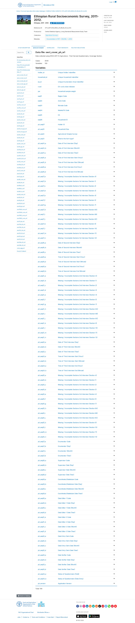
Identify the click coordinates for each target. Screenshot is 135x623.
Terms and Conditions (38, 617)
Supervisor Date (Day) (66, 465)
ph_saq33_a (42, 555)
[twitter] (106, 606)
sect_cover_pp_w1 (22, 84)
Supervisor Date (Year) (66, 475)
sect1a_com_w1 (21, 105)
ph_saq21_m (42, 333)
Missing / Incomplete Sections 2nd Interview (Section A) (77, 276)
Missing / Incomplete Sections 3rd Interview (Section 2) (77, 385)
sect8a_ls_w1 (20, 185)
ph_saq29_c (42, 489)
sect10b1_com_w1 (22, 215)
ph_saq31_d (42, 531)
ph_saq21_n (42, 337)
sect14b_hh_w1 (21, 245)
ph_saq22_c (42, 352)
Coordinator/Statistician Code (68, 479)
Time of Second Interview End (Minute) (71, 271)
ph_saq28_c (42, 470)
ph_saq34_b (42, 579)
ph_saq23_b (42, 361)
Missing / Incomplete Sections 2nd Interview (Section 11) (77, 333)
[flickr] (80, 606)
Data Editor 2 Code (64, 517)
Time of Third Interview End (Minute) (71, 370)
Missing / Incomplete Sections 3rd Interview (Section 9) (77, 422)
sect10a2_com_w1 (22, 212)
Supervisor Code (64, 460)
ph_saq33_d (42, 569)
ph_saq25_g (42, 404)
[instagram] (84, 606)
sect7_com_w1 (21, 170)
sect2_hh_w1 (20, 114)
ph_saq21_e (42, 295)
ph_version (41, 583)
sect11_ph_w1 (20, 221)
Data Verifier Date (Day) (66, 560)
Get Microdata (58, 23)
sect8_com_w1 (21, 179)
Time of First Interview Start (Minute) (71, 162)
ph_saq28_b (42, 465)
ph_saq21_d (42, 290)
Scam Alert (50, 617)
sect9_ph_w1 (20, 200)
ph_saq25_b (42, 380)
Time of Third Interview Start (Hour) (70, 356)
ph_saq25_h (42, 408)
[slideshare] (93, 606)
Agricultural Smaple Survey (67, 134)
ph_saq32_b (42, 541)
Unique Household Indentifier (68, 77)
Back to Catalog (25, 596)
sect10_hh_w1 (21, 203)
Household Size (63, 129)
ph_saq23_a (42, 356)
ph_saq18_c (42, 252)
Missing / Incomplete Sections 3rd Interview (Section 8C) (78, 418)
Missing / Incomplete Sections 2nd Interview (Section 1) (77, 281)
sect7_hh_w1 (20, 173)
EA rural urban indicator (66, 87)
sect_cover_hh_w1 (22, 75)
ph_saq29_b (42, 484)
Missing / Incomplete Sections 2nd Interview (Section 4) (77, 295)
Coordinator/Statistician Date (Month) (71, 489)
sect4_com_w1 (21, 134)
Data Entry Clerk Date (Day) (68, 541)
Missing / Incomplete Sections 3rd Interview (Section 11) (77, 432)
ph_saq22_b (42, 347)
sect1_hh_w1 (20, 93)
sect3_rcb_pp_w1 (22, 131)
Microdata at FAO (48, 5)
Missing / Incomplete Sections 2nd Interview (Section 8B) (78, 314)
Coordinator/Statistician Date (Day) (70, 484)
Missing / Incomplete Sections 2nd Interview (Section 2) (77, 285)
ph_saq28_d (42, 475)
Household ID (63, 120)
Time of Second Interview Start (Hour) (71, 257)
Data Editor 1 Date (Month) (67, 508)
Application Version (64, 583)
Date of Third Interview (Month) (69, 347)
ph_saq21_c (42, 285)
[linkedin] (87, 606)
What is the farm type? (66, 139)
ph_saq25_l (42, 427)
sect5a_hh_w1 (21, 149)
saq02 (40, 101)
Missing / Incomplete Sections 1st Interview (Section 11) (77, 233)
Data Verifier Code (64, 555)
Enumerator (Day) (64, 446)
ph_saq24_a (42, 366)
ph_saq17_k (42, 224)
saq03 (40, 105)
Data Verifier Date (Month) (67, 564)
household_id (42, 77)
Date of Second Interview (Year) (69, 252)
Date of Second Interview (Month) (70, 247)
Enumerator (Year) (64, 456)
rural (39, 87)
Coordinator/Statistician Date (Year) (70, 493)
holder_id (41, 72)
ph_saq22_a (42, 342)
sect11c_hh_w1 (21, 230)
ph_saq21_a (42, 276)
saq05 (40, 115)
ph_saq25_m (42, 432)
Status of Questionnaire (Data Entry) (70, 579)
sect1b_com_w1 (21, 108)
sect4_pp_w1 (20, 140)
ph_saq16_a (42, 167)
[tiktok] (99, 606)
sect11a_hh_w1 (21, 224)
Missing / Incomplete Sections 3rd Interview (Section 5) (77, 399)
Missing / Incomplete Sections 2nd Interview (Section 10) (78, 328)
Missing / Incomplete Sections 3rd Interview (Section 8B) (78, 413)
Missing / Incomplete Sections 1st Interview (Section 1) (77, 181)
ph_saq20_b (42, 271)
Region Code (62, 96)
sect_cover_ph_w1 (22, 81)
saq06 (40, 120)
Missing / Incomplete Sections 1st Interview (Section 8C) (77, 219)
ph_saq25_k (42, 422)
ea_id (39, 82)
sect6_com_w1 (21, 161)
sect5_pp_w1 (20, 146)
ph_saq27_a (42, 441)
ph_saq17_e (42, 195)
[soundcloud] (96, 606)
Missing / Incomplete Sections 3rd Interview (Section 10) (77, 427)
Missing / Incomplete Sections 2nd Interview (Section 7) (77, 304)
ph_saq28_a (42, 460)
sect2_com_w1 (21, 111)
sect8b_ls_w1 (20, 188)
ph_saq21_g (42, 304)
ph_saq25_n (42, 437)
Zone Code (62, 101)
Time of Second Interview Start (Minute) (72, 262)
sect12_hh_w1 (21, 233)
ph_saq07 (41, 124)
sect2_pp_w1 (20, 116)
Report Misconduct (62, 617)
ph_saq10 (41, 129)
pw (39, 91)
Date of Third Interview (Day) (68, 342)
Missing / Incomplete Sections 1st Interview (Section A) (77, 176)
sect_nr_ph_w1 (21, 87)
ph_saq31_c (42, 527)
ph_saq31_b (42, 522)
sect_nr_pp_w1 (21, 90)
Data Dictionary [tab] (38, 48)
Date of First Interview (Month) (69, 148)
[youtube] (115, 606)
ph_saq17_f (41, 200)
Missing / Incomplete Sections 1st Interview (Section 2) (77, 186)
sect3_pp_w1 (20, 126)
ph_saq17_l (41, 228)
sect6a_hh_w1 (21, 164)
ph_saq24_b (42, 370)
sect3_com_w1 (21, 120)
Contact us (26, 617)
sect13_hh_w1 (21, 239)
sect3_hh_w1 (20, 122)
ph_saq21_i (41, 314)
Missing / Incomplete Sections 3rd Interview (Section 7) (77, 404)
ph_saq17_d (42, 191)
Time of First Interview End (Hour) (70, 167)
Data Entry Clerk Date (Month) (68, 546)
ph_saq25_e (42, 394)
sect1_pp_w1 (20, 102)
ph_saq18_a (42, 243)
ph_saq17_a (42, 176)
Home (18, 11)
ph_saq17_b (42, 181)
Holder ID (61, 124)
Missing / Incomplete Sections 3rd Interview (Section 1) (77, 380)
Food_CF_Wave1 (21, 251)
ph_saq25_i (41, 413)
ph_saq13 (41, 139)
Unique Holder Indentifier (67, 72)
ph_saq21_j (41, 318)
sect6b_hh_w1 (21, 167)
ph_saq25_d (42, 389)
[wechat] (109, 606)
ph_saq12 (41, 134)
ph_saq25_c (42, 385)
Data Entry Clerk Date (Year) (68, 550)
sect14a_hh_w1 (21, 242)
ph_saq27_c (42, 451)
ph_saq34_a (42, 574)
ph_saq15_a (42, 158)
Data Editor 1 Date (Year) (66, 512)
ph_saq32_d (42, 550)
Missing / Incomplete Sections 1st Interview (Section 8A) (77, 210)
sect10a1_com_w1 (22, 209)
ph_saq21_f (41, 299)
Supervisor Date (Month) (66, 470)
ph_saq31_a (42, 517)
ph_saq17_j (41, 219)
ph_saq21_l (41, 328)
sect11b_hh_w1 (21, 227)
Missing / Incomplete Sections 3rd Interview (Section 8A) (78, 408)
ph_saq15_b (42, 162)
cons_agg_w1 (21, 248)
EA (59, 115)
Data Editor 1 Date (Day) (66, 503)
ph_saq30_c (42, 508)
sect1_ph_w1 (20, 99)
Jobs (18, 617)
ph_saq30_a (42, 498)
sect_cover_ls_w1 (22, 78)
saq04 (40, 110)
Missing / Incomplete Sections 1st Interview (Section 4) (77, 195)
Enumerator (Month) (65, 451)
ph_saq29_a (42, 479)
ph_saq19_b (42, 262)
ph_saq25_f (42, 399)
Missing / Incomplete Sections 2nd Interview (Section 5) (77, 299)
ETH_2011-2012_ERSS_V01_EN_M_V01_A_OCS (74, 11)
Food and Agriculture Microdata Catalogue (33, 11)
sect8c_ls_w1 (20, 191)
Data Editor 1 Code (64, 498)
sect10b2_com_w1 (22, 218)
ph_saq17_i (41, 214)
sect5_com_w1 (21, 143)
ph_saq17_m (42, 233)
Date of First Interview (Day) (68, 143)
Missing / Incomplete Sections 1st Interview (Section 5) (77, 200)
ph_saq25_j (42, 418)
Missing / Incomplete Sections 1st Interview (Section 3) (77, 191)
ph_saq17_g (42, 205)
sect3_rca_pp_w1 (22, 128)
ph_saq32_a (42, 536)
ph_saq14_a (42, 143)
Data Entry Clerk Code (66, 536)
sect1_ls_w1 (20, 96)
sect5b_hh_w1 (21, 152)
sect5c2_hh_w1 (21, 158)
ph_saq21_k (42, 323)
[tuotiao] (102, 606)
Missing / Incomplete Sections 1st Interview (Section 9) (77, 224)
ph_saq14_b (42, 148)
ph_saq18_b (42, 247)
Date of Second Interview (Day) (69, 243)
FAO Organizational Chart (26, 612)
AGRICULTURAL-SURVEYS (53, 11)
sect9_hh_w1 (20, 197)
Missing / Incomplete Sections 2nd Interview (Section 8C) (78, 318)
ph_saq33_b (42, 560)
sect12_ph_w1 (21, 236)
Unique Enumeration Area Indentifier (71, 82)
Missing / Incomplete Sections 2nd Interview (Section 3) (77, 290)
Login (110, 2)
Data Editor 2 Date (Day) (66, 522)
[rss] (90, 606)
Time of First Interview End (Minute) (70, 172)
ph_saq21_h (42, 309)
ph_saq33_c (42, 564)
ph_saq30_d (42, 512)
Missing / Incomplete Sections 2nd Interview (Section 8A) (78, 309)
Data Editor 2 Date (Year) (66, 531)
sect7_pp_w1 (20, 176)
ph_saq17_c (42, 186)
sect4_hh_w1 (20, 137)
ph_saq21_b (42, 281)
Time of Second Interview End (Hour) (71, 266)
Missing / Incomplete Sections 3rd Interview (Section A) (77, 375)
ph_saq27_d (42, 456)
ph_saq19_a (42, 257)
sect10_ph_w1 (21, 206)
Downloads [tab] (50, 47)
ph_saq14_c (42, 153)
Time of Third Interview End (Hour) (70, 366)
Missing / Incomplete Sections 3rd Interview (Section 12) (77, 437)
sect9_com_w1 (21, 194)
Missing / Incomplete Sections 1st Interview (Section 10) (77, 228)
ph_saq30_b (42, 503)
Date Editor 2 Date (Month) (67, 527)
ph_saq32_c (42, 546)
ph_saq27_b (42, 446)
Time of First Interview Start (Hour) (70, 158)
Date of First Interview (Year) (68, 153)
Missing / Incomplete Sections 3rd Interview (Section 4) (77, 394)
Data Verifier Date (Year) (66, 569)
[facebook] (77, 606)
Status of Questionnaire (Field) (68, 574)
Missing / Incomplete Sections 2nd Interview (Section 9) (77, 323)
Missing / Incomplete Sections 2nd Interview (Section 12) (77, 337)
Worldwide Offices (42, 612)
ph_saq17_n (42, 238)
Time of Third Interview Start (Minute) (71, 361)
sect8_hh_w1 (20, 182)
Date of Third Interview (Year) (68, 352)
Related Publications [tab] (78, 47)
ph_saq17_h (42, 210)
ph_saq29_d (42, 493)
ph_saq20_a (42, 266)
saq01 (40, 96)
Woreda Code (62, 105)
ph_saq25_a (42, 375)
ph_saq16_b (42, 172)
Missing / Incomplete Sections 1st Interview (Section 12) (77, 238)
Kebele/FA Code (63, 110)
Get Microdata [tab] (63, 47)
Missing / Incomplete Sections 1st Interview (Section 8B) (77, 214)
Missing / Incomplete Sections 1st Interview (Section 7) (77, 205)
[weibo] (112, 606)
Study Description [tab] (24, 47)
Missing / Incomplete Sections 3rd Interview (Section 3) (77, 389)
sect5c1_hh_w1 (21, 155)
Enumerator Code (64, 441)
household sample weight (67, 91)
